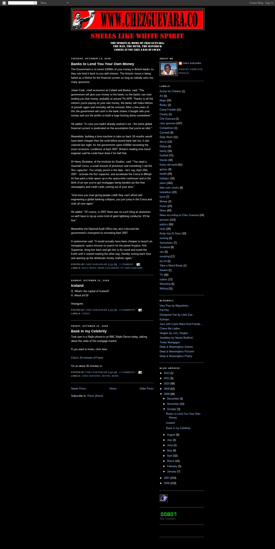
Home (113, 388)
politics (164, 224)
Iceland (77, 286)
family (163, 150)
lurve (162, 196)
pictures (164, 219)
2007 (167, 477)
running (164, 238)
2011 (167, 378)
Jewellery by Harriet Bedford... (177, 337)
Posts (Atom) (95, 395)
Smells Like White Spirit (137, 14)
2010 (167, 383)
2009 (167, 388)
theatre (164, 270)
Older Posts (147, 388)
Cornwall (165, 132)
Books (163, 104)
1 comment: (127, 264)
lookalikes (165, 192)
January (172, 471)
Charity (164, 114)
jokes (86, 313)
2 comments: (127, 372)
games (163, 169)
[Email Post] (138, 264)
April (170, 455)
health (163, 173)
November (173, 403)
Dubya (163, 146)
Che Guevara (167, 118)
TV (161, 274)
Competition (167, 127)
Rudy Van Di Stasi (170, 233)
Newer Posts (78, 388)
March (171, 460)
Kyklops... (166, 319)
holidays (164, 178)
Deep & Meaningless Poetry (176, 356)
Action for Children (170, 91)
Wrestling (165, 283)
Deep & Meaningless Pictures (177, 351)
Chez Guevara (192, 63)
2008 (167, 394)
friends (163, 160)
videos (163, 279)
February (172, 466)
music (163, 206)
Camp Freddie (168, 109)
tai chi (163, 261)
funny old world (168, 164)
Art (161, 95)
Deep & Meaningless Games (176, 346)
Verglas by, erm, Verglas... (175, 333)
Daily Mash (89, 268)
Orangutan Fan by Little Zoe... (177, 314)
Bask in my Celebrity (89, 331)
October (172, 409)
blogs (163, 100)
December (173, 398)
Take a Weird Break (171, 265)
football (164, 155)
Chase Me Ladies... (171, 328)
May (170, 450)
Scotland (165, 247)
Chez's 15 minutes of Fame (87, 357)
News (115, 376)
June (170, 445)
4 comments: (127, 310)
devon (106, 376)
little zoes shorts (169, 187)
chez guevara (91, 376)
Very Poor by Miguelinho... (175, 305)
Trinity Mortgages (170, 342)
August (171, 434)
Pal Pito (164, 310)
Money (163, 201)
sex (162, 251)
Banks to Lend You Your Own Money (102, 64)
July (170, 439)
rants (162, 228)
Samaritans (166, 242)
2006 (167, 483)
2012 (167, 373)
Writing (164, 288)
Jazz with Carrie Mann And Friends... (181, 324)
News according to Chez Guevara (120, 268)
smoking (165, 256)
